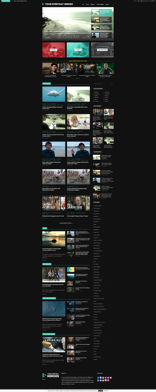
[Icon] (53, 94)
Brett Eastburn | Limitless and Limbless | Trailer (97, 146)
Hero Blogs (96, 264)
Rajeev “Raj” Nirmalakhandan (100, 309)
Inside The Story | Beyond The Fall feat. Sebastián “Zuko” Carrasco (82, 246)
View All (44, 260)
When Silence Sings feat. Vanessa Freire (106, 164)
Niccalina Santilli (97, 290)
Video (95, 351)
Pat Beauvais (96, 295)
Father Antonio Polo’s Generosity (80, 322)
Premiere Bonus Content (99, 298)
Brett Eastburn (97, 227)
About (107, 4)
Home (83, 4)
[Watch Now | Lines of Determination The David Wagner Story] (50, 68)
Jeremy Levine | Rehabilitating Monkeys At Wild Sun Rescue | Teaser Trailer (97, 133)
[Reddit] (151, 1)
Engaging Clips (97, 256)
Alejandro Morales (98, 205)
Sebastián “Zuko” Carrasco (99, 322)
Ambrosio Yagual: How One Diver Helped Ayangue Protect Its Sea (82, 233)
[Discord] (152, 1)
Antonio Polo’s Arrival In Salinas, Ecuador (83, 288)
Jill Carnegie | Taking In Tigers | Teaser (77, 216)
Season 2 (96, 317)
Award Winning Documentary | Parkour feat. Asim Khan (53, 285)
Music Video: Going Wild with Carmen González (61, 31)
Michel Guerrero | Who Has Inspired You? (81, 302)
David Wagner (97, 245)
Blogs (95, 224)
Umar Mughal (96, 340)
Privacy (43, 379)
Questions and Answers (99, 306)
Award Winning (97, 219)
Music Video (96, 288)
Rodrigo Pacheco (97, 311)
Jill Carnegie (96, 277)
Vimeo (95, 354)
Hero (95, 261)
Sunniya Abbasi (97, 327)
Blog (87, 4)
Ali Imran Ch (96, 211)
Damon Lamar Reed (98, 240)
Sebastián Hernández (98, 325)
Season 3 (96, 319)
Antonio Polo (96, 213)
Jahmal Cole (96, 269)
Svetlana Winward (97, 330)
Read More (106, 390)
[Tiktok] (154, 1)
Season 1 (96, 314)
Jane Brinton (96, 272)
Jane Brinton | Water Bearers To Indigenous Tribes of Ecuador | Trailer (52, 355)
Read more (47, 37)
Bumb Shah (96, 229)
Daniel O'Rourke (97, 242)
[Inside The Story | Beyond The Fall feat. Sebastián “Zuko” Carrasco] (70, 247)
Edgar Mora (96, 253)
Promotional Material (98, 303)
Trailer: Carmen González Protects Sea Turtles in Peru (108, 146)
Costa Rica (96, 237)
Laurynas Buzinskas (98, 280)
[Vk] (143, 1)
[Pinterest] (138, 1)
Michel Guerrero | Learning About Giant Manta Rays (82, 275)
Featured (96, 258)
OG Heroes (96, 293)
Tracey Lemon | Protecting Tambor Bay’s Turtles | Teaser (108, 131)
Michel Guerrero (97, 285)
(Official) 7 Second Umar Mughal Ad (83, 345)
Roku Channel (100, 4)
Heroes (92, 4)
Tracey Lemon (97, 335)
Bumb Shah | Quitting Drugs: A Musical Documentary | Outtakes (82, 338)
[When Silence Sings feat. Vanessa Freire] (87, 68)
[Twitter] (135, 1)
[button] (11, 1)
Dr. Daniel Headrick (98, 250)
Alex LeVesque (97, 208)
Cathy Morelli (97, 235)
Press (95, 301)
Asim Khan (96, 216)
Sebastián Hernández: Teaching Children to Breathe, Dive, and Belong (83, 239)
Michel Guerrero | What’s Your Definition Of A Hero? (82, 309)
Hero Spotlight (97, 266)
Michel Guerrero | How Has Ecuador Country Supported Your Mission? (52, 319)
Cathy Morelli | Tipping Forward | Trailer (53, 216)
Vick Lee (95, 348)
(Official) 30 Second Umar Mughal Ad (81, 358)
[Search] (113, 4)
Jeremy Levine (97, 274)
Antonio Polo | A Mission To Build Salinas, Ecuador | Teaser (97, 118)
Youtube (95, 359)
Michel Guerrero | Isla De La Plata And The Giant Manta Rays (83, 268)
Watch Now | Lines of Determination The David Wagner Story (106, 195)
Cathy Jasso (96, 232)
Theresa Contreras (98, 333)
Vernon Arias (96, 346)
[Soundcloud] (144, 1)
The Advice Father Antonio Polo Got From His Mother (83, 316)
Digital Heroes (97, 248)
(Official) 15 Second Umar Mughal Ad (81, 352)
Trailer (95, 338)
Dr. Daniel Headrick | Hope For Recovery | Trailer (108, 118)
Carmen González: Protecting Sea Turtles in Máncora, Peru (51, 249)
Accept (100, 390)
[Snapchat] (146, 1)
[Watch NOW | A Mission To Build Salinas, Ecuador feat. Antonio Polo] (69, 68)
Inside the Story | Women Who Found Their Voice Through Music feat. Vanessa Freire (82, 253)
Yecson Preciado (97, 356)
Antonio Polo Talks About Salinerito (81, 282)
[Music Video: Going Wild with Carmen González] (78, 23)
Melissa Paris (96, 282)
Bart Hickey (96, 221)
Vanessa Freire (97, 343)
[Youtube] (141, 1)
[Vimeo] (149, 1)
